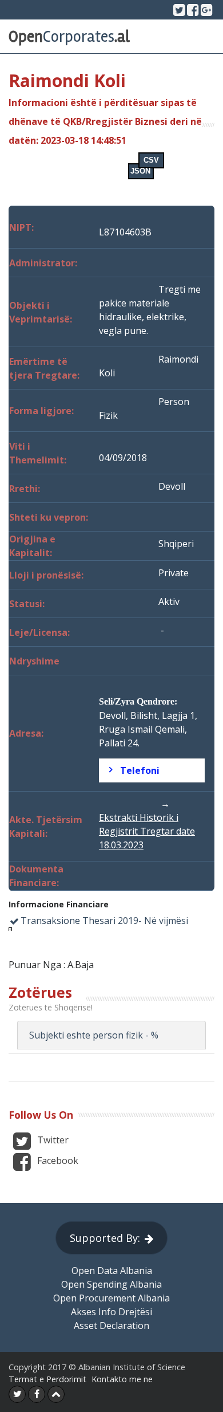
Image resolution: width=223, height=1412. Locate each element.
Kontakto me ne (122, 1379)
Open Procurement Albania (111, 1298)
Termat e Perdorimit (47, 1379)
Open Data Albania (111, 1270)
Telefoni (140, 770)
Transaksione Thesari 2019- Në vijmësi (104, 920)
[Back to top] (56, 1394)
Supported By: (105, 1238)
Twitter (52, 1140)
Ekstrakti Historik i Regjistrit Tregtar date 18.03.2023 (147, 831)
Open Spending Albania (111, 1284)
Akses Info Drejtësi (111, 1311)
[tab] (152, 770)
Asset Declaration (111, 1325)
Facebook (56, 1160)
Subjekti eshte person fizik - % (93, 1035)
